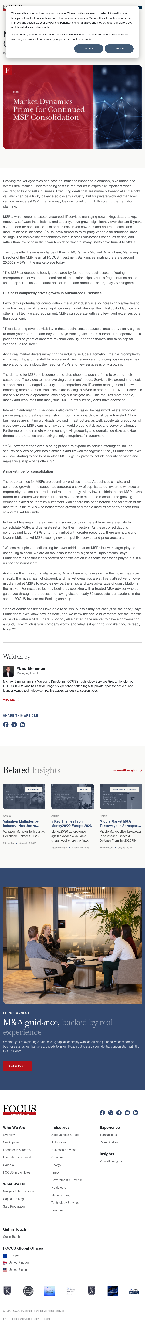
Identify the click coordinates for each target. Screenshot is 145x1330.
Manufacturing (60, 1195)
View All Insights (111, 1161)
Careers (8, 1165)
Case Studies (109, 1142)
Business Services (63, 1150)
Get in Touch (11, 1236)
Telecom (57, 1210)
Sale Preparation (14, 1206)
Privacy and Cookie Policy (25, 1319)
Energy (56, 1165)
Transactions (108, 1135)
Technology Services (65, 1203)
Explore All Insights (124, 770)
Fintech (56, 1172)
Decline (119, 48)
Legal (47, 1319)
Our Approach (12, 1142)
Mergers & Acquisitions (18, 1191)
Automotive (58, 1142)
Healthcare (58, 1187)
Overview (9, 1135)
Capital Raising (13, 1199)
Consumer (58, 1157)
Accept (89, 48)
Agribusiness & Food (65, 1135)
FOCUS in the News (16, 1172)
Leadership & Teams (17, 1150)
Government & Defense (67, 1180)
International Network (17, 1157)
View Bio (9, 700)
